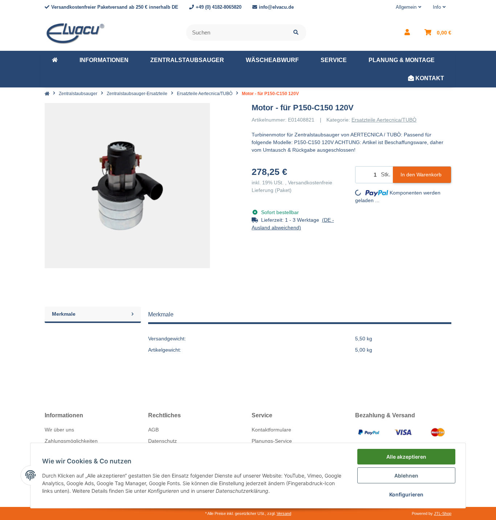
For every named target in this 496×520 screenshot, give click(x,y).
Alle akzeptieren (406, 457)
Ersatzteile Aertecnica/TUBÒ (383, 120)
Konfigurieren (406, 494)
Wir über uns (59, 430)
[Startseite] (47, 93)
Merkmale (64, 314)
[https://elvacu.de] (55, 60)
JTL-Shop (442, 513)
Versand (284, 513)
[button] (408, 7)
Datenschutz (162, 441)
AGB (153, 430)
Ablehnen (406, 475)
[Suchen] (296, 32)
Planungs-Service (272, 441)
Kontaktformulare (271, 430)
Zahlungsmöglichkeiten (71, 441)
